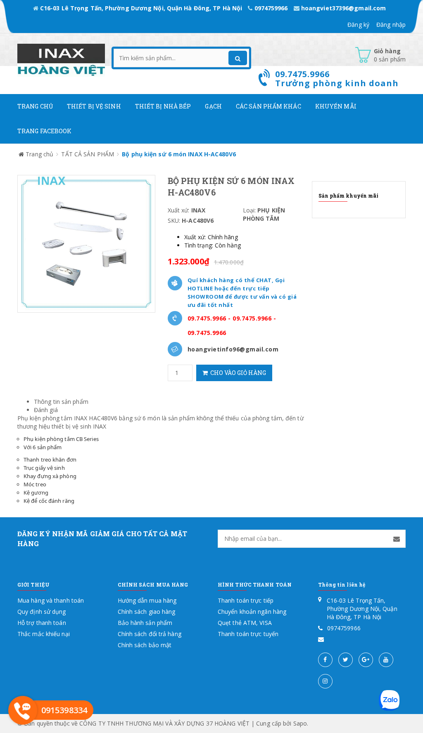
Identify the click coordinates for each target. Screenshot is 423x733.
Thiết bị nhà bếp (163, 106)
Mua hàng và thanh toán (50, 600)
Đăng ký (358, 24)
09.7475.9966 (207, 318)
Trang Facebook (44, 131)
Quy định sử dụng (41, 611)
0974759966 (270, 8)
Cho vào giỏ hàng (237, 373)
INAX (99, 426)
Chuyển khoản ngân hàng (252, 611)
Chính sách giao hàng (147, 611)
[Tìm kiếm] (237, 58)
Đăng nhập (391, 24)
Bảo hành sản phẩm (145, 623)
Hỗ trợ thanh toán (41, 623)
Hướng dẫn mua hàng (147, 600)
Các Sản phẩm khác (268, 106)
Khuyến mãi (335, 106)
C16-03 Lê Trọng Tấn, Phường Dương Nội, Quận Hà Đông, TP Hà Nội (141, 8)
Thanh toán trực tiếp (245, 600)
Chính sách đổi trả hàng (149, 634)
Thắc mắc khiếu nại (43, 634)
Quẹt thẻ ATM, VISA (245, 623)
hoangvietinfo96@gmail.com (233, 349)
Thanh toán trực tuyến (248, 634)
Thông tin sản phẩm (61, 401)
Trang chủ (35, 106)
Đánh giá (46, 410)
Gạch (213, 106)
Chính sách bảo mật (145, 645)
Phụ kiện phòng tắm (44, 418)
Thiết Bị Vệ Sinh (94, 106)
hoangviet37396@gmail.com (342, 8)
